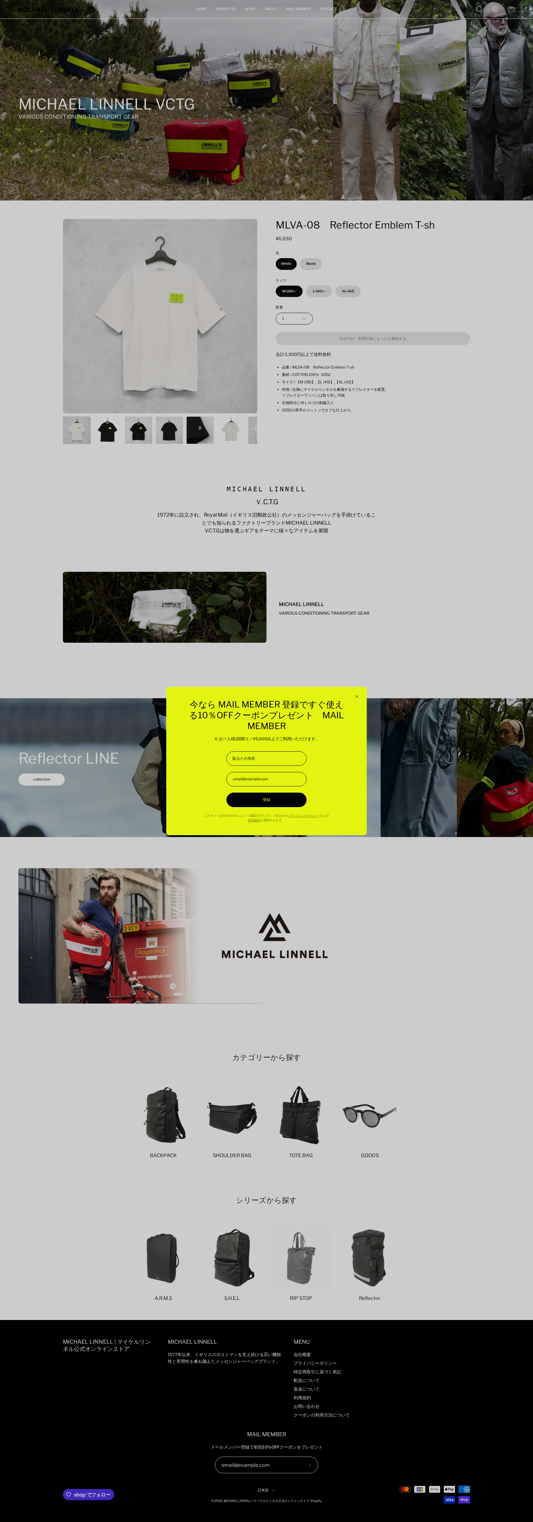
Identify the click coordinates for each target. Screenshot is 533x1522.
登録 (266, 800)
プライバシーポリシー (304, 816)
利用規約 (254, 820)
